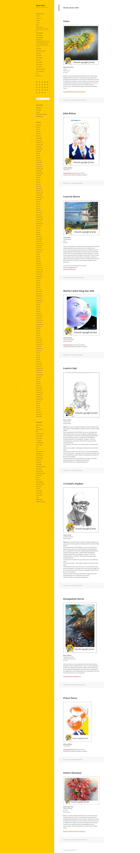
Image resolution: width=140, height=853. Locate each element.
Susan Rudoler (39, 57)
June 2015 (38, 405)
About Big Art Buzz (40, 13)
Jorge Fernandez (39, 458)
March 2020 (38, 289)
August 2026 (38, 125)
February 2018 (39, 339)
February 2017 (39, 364)
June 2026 (38, 129)
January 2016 (39, 390)
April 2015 (38, 410)
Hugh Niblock (39, 453)
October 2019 (39, 298)
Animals (38, 22)
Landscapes (38, 18)
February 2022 (39, 239)
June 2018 (38, 331)
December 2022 (39, 217)
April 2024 (38, 184)
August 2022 (38, 225)
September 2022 (39, 223)
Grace (66, 21)
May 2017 (38, 357)
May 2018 (38, 333)
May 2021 (38, 258)
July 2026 (38, 127)
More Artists (38, 75)
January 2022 (39, 241)
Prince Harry (70, 698)
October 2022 (39, 221)
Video (37, 73)
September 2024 (39, 173)
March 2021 (38, 263)
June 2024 (38, 179)
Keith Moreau (42, 43)
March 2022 (38, 236)
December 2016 (39, 368)
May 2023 (38, 206)
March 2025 (38, 160)
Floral (37, 447)
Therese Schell (39, 62)
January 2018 (39, 342)
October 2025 (39, 146)
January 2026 (39, 140)
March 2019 (38, 313)
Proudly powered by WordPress (70, 850)
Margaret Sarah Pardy (41, 51)
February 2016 (39, 388)
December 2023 (39, 190)
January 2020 (39, 293)
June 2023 (38, 203)
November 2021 (39, 245)
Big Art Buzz (40, 5)
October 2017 (39, 346)
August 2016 (38, 377)
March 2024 (38, 186)
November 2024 (39, 168)
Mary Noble (38, 48)
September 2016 (39, 374)
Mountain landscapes (40, 473)
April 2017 (38, 359)
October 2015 (39, 396)
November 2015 (39, 394)
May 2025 (38, 157)
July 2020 (38, 280)
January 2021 (39, 267)
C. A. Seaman (39, 66)
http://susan (66, 269)
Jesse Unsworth (39, 455)
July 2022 (38, 228)
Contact (37, 16)
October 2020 (39, 274)
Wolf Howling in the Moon (41, 114)
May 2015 (38, 407)
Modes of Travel (42, 29)
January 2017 (39, 366)
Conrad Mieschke (39, 37)
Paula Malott (38, 475)
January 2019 (39, 317)
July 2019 (38, 304)
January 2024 (39, 188)
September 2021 (39, 250)
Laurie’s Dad (70, 368)
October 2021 (39, 247)
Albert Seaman (39, 64)
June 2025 (38, 155)
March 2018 (38, 337)
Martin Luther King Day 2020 (78, 290)
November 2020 (39, 271)
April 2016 (38, 383)
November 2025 (39, 144)
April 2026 (38, 133)
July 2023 (38, 201)
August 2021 (38, 252)
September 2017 (39, 348)
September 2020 (39, 276)
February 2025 (39, 162)
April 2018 (38, 335)
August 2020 (38, 278)
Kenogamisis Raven (73, 598)
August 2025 (38, 151)
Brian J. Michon (39, 35)
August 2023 (38, 199)
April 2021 (38, 260)
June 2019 (38, 307)
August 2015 (38, 401)
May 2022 (38, 232)
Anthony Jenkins (39, 33)
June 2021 (38, 256)
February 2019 (39, 315)
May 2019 (38, 309)
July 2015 (38, 403)
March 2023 (38, 210)
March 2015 (38, 412)
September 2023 (39, 197)
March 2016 (38, 385)
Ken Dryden (38, 110)
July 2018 (38, 328)
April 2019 (38, 311)
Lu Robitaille (39, 55)
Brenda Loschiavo (40, 433)
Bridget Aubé (39, 438)
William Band (39, 499)
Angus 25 (38, 112)
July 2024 (38, 177)
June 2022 (38, 230)
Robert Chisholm (39, 482)
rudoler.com (73, 269)
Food (37, 449)
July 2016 (38, 379)
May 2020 (38, 285)
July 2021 (38, 254)
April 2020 (38, 287)
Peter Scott (38, 60)
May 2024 (38, 182)
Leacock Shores (71, 196)
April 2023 (38, 208)
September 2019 (39, 300)
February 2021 (39, 265)
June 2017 (38, 355)
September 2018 (39, 324)
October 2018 (39, 322)
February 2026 (39, 138)
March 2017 (38, 361)
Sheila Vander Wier (40, 71)
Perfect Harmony (72, 772)
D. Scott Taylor (39, 444)
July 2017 (38, 353)
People (37, 25)
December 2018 (39, 320)
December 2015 (39, 392)
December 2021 (39, 243)
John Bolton (69, 113)
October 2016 (39, 372)
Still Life (38, 20)
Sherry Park (38, 53)
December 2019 (39, 296)
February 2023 (39, 212)
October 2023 (39, 195)
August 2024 (38, 175)
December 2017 (39, 344)
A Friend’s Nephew (73, 483)
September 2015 (39, 399)
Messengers (38, 107)
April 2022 (38, 234)
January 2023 (39, 214)
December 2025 (39, 142)
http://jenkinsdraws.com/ (69, 173)
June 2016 (38, 381)
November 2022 (39, 219)
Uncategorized (39, 495)
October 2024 (39, 171)
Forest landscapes (40, 451)
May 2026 (38, 131)
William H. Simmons (40, 69)
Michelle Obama (39, 116)
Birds (37, 431)
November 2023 (39, 193)
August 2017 (38, 350)
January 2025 (39, 164)
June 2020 (38, 282)
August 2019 (38, 302)
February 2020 (39, 291)
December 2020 (39, 269)
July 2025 (38, 153)
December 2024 (39, 166)
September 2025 (39, 149)
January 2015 (39, 416)
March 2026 (38, 136)
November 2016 (39, 370)
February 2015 (39, 414)
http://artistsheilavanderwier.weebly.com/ (74, 91)
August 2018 (38, 326)
